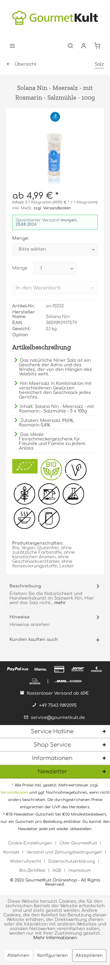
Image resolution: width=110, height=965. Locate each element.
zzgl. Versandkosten (52, 208)
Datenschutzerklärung (71, 861)
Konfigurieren (52, 955)
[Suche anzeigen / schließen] (70, 45)
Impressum (79, 870)
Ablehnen (18, 955)
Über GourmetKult (78, 843)
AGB (57, 870)
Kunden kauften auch (33, 639)
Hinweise (19, 617)
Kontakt (11, 852)
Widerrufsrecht (25, 861)
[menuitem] (12, 45)
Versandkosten (14, 792)
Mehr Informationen (55, 938)
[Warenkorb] (97, 45)
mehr (59, 603)
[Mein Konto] (84, 45)
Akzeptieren (89, 955)
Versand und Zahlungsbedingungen (64, 852)
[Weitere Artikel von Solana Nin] (55, 116)
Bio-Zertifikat (32, 870)
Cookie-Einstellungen (30, 843)
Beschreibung (25, 586)
